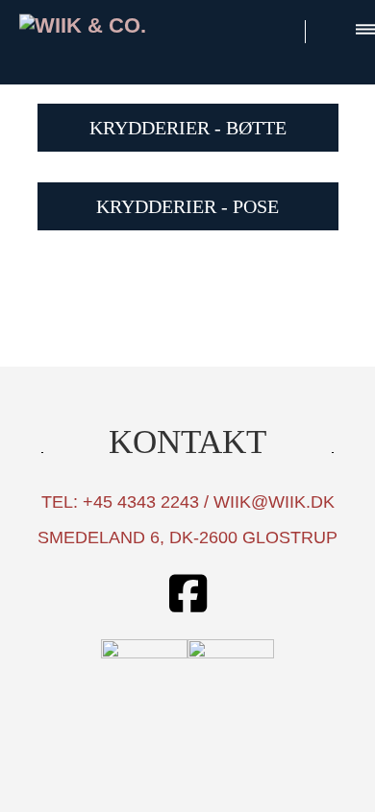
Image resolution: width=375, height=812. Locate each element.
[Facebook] (187, 595)
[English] (331, 28)
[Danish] (281, 28)
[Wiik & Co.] (98, 25)
